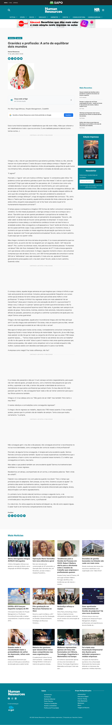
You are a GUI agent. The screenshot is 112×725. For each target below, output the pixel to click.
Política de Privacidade (51, 708)
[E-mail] (21, 58)
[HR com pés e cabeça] (97, 10)
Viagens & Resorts (83, 707)
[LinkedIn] (15, 58)
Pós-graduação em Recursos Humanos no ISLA (42, 608)
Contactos (47, 697)
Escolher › (69, 115)
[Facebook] (9, 58)
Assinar (91, 162)
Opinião (22, 17)
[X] (12, 58)
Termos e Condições (50, 703)
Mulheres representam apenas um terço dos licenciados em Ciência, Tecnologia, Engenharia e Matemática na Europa (68, 652)
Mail (10, 2)
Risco (79, 705)
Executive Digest (83, 696)
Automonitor (82, 694)
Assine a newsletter (50, 705)
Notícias (12, 17)
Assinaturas (48, 694)
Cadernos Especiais (94, 17)
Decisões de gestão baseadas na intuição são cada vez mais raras (93, 561)
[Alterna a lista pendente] (16, 17)
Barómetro (54, 17)
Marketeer (81, 703)
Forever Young (82, 699)
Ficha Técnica (48, 701)
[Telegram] (24, 515)
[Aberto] (103, 10)
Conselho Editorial (79, 17)
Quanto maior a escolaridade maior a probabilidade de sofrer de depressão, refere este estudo (19, 652)
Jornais (15, 2)
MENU (6, 2)
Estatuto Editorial (49, 699)
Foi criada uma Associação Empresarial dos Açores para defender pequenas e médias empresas (92, 652)
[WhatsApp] (18, 58)
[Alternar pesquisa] (9, 10)
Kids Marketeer (82, 701)
